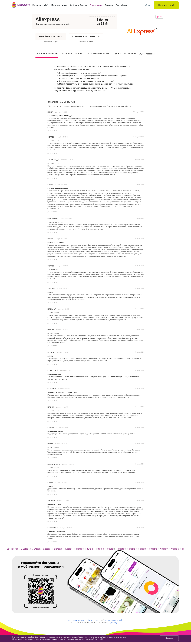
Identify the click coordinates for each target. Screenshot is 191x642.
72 (156, 549)
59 (128, 549)
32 (68, 549)
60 (130, 549)
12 (24, 549)
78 (169, 549)
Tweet (140, 130)
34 (72, 549)
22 (46, 549)
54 (116, 549)
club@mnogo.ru (113, 623)
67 (145, 549)
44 (94, 549)
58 (125, 549)
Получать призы (59, 5)
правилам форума (64, 88)
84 (183, 549)
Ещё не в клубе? (40, 5)
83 (181, 549)
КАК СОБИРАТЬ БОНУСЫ (73, 54)
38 (81, 549)
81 (176, 549)
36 (77, 549)
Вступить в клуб (166, 5)
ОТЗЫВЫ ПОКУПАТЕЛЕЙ (99, 54)
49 (105, 549)
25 (52, 549)
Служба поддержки (147, 54)
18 (37, 549)
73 (158, 549)
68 (147, 549)
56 (121, 549)
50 (108, 549)
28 (59, 549)
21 (44, 549)
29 (61, 549)
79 (172, 549)
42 (90, 549)
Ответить (53, 130)
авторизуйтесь (124, 106)
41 (88, 549)
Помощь (108, 5)
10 (19, 549)
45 (97, 549)
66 (143, 549)
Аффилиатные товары (124, 54)
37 (79, 549)
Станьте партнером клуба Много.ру (82, 620)
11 (21, 549)
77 (167, 549)
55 (119, 549)
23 (48, 549)
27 (57, 549)
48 (103, 549)
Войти (146, 5)
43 (92, 549)
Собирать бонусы (78, 5)
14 (28, 549)
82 (178, 549)
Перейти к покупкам (50, 36)
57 (123, 549)
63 (136, 549)
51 (110, 549)
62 (134, 549)
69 (150, 549)
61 (132, 549)
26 (55, 549)
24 (50, 549)
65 (141, 549)
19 (39, 549)
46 (99, 549)
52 (112, 549)
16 (33, 549)
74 (161, 549)
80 (174, 549)
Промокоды (96, 5)
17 (35, 549)
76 (165, 549)
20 (41, 549)
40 (86, 549)
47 (101, 549)
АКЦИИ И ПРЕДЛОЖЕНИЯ (46, 54)
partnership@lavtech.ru (114, 620)
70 (152, 549)
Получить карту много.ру (86, 36)
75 (163, 549)
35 (74, 549)
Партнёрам (121, 5)
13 (26, 549)
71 (154, 549)
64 (139, 549)
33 (70, 549)
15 (30, 549)
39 (83, 549)
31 (66, 549)
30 (63, 549)
